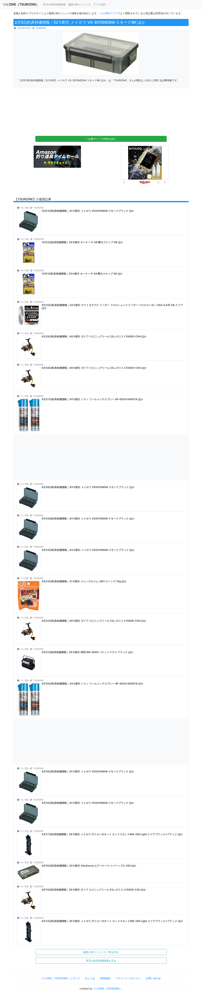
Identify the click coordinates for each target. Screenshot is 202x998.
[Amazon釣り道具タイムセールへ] (57, 156)
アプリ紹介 (99, 4)
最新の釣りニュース (79, 4)
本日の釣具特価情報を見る (101, 960)
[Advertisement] (101, 113)
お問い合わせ (153, 978)
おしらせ (90, 978)
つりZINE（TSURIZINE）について (60, 978)
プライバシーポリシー (128, 978)
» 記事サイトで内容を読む (101, 138)
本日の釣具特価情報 (54, 4)
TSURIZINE (41, 28)
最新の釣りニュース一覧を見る (101, 952)
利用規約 (105, 978)
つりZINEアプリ (108, 13)
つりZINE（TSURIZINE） (107, 988)
